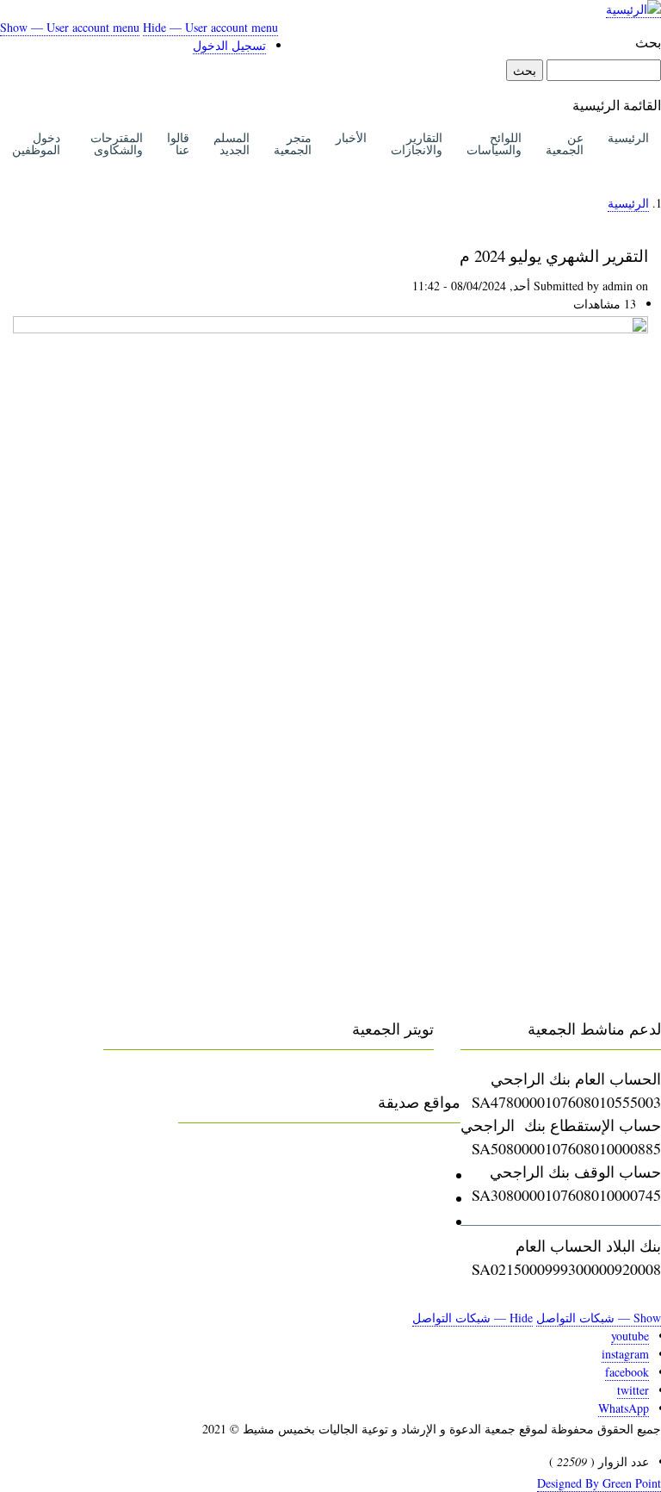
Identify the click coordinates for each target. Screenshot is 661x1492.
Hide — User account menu (210, 27)
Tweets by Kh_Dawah (366, 1078)
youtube (630, 1335)
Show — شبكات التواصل (598, 1317)
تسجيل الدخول (229, 45)
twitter (633, 1390)
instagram (625, 1354)
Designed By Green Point (599, 1483)
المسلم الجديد (231, 143)
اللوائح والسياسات (494, 143)
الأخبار (351, 137)
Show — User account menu (69, 27)
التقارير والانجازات (416, 143)
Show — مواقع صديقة (389, 1151)
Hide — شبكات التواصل (472, 1317)
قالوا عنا (178, 143)
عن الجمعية (565, 143)
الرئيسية (628, 137)
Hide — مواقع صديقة (246, 1151)
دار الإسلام (411, 1198)
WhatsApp (623, 1408)
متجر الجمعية (293, 143)
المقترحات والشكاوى (116, 143)
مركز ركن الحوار (391, 1175)
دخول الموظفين (36, 143)
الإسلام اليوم (405, 1221)
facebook (627, 1372)
